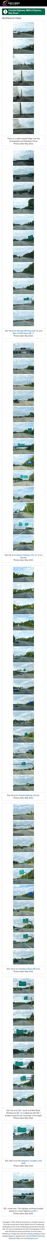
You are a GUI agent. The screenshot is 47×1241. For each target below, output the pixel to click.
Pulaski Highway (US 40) (29, 795)
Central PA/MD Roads (33, 1236)
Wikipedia (12, 1238)
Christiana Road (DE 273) (29, 968)
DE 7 (20, 1110)
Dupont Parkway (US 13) (26, 555)
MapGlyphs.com (32, 1238)
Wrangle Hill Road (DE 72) (28, 330)
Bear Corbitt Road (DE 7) (23, 333)
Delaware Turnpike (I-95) (31, 1160)
